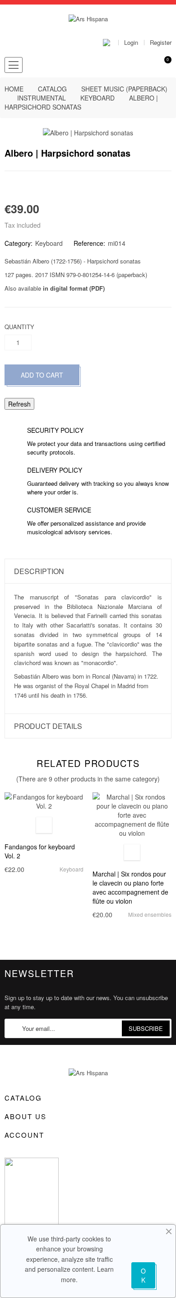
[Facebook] (8, 1149)
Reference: (89, 243)
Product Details (48, 726)
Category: (18, 243)
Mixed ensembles (149, 914)
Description (39, 571)
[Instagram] (54, 1149)
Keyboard (49, 243)
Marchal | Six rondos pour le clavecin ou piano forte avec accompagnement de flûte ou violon (130, 887)
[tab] (88, 571)
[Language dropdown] (110, 42)
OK (143, 1275)
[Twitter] (23, 1149)
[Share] (7, 187)
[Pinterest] (39, 187)
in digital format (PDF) (74, 288)
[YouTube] (38, 1149)
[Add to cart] (44, 825)
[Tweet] (23, 187)
